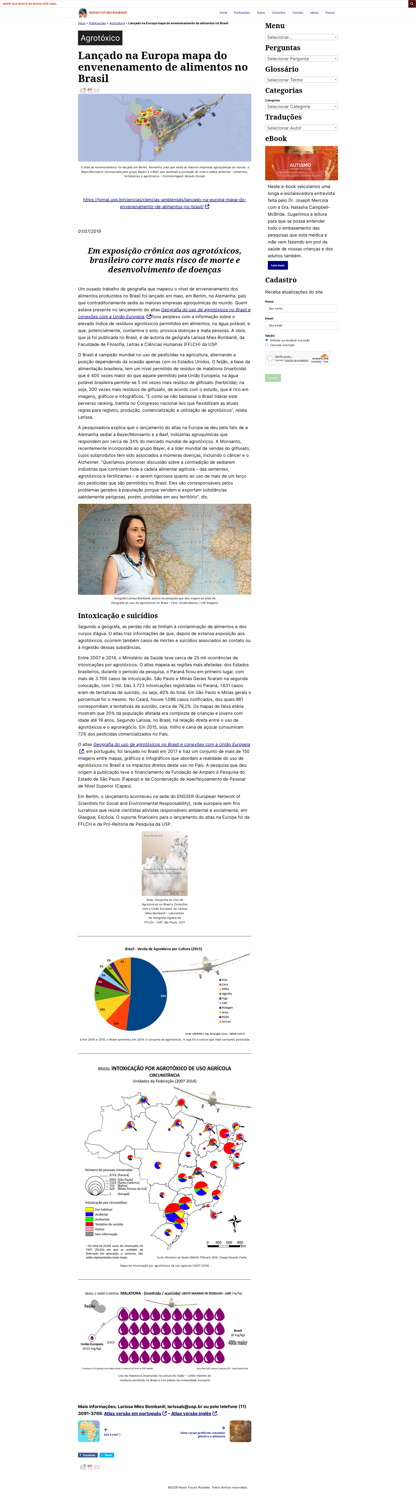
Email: (269, 318)
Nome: (269, 301)
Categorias (272, 100)
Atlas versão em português (132, 1413)
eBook (314, 12)
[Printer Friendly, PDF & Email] (164, 90)
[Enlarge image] (246, 509)
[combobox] (301, 37)
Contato (297, 12)
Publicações (242, 12)
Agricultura (117, 23)
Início (81, 23)
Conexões (279, 12)
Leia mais (277, 265)
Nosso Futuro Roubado (108, 12)
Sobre (261, 12)
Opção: (270, 335)
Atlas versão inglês (191, 1413)
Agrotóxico (100, 38)
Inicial (223, 12)
